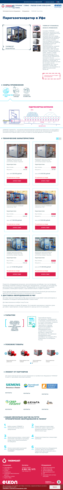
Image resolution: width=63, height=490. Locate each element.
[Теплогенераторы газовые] (51, 353)
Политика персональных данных (11, 474)
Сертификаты (8, 467)
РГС (44, 473)
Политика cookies (9, 476)
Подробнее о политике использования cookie (15, 488)
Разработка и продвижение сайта (49, 482)
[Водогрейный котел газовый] (25, 353)
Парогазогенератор (49, 467)
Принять (55, 487)
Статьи (6, 470)
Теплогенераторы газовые (50, 361)
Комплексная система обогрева (49, 475)
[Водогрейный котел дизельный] (12, 353)
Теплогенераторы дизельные (37, 361)
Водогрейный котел (49, 472)
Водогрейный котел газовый (24, 361)
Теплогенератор (48, 470)
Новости (6, 469)
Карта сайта (7, 478)
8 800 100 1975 (38, 2)
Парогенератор (47, 469)
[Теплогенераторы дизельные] (38, 353)
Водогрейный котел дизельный (11, 361)
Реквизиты (7, 472)
